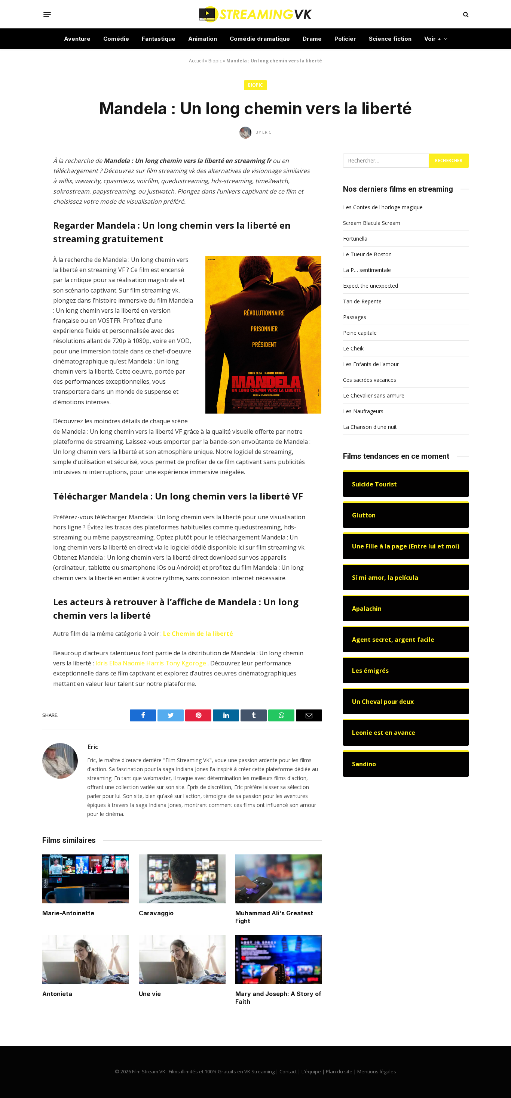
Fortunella (355, 238)
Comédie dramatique (260, 38)
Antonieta (57, 994)
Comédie (116, 38)
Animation (202, 38)
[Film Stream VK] (255, 14)
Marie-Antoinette (68, 913)
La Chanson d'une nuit (370, 426)
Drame (312, 38)
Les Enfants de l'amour (371, 364)
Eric (92, 747)
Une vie (150, 994)
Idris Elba (108, 663)
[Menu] (47, 14)
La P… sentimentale (367, 269)
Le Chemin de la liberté (198, 634)
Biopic (215, 61)
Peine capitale (360, 332)
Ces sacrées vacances (369, 379)
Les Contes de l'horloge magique (383, 207)
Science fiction (390, 38)
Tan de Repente (362, 301)
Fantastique (158, 38)
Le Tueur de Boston (367, 254)
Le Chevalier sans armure (373, 395)
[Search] (465, 14)
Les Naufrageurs (363, 411)
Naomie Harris (143, 663)
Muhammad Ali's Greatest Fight (274, 917)
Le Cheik (353, 348)
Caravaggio (156, 913)
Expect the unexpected (370, 285)
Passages (354, 317)
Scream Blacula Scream (371, 222)
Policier (345, 38)
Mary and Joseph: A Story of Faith (278, 998)
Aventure (77, 38)
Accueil (196, 61)
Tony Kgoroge (185, 663)
